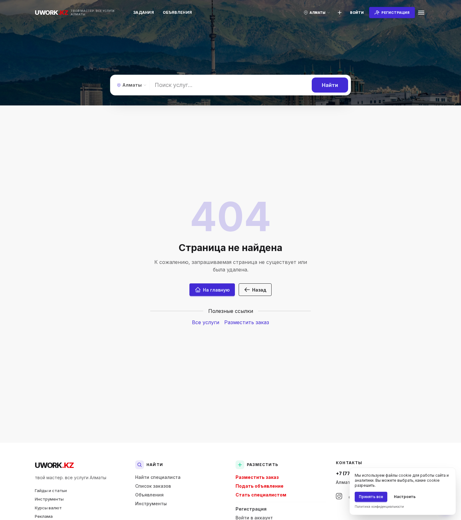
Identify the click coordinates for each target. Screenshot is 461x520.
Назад (259, 289)
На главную (216, 289)
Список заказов (153, 486)
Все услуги (205, 322)
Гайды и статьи (51, 490)
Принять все (371, 496)
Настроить (405, 496)
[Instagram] (339, 496)
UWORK (54, 465)
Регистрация (251, 509)
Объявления (177, 12)
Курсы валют (48, 507)
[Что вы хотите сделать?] (340, 13)
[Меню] (421, 13)
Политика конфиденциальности (379, 506)
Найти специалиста (158, 477)
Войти (357, 12)
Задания (143, 12)
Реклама (44, 516)
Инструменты (49, 498)
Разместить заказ (246, 322)
